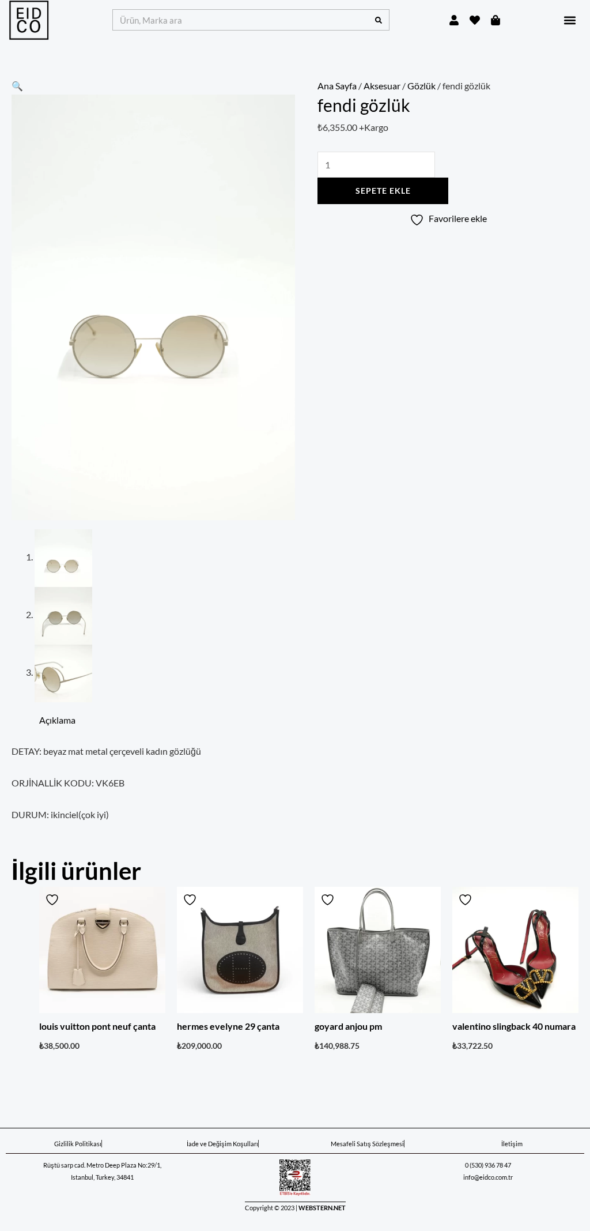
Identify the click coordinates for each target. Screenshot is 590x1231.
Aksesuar (382, 85)
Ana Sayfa (337, 85)
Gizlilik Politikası (77, 1143)
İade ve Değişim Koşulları (222, 1143)
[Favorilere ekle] (53, 900)
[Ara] (378, 20)
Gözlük (421, 85)
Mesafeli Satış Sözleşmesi (367, 1143)
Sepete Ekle (383, 190)
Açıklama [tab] (57, 719)
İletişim (512, 1143)
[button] (569, 19)
